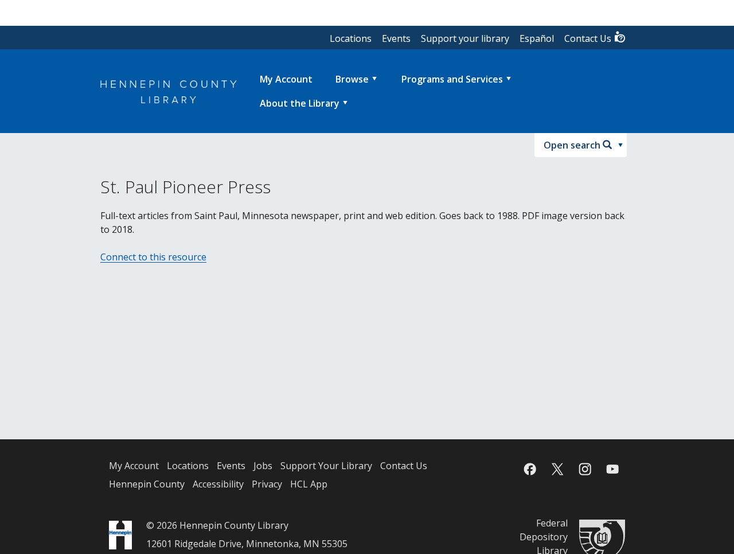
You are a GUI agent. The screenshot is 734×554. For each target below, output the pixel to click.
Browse (352, 79)
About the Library (299, 103)
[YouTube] (612, 469)
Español (537, 38)
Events (396, 38)
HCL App (308, 484)
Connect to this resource (153, 257)
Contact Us (589, 38)
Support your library (465, 38)
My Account (134, 465)
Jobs (262, 465)
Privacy (267, 484)
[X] (557, 469)
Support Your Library (326, 465)
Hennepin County (147, 484)
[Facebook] (529, 469)
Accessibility (218, 484)
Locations (351, 38)
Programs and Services (452, 79)
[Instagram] (585, 469)
